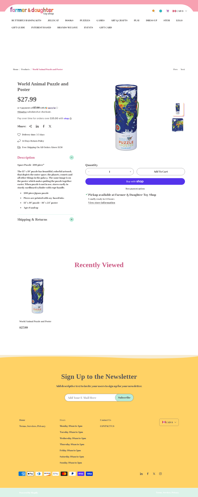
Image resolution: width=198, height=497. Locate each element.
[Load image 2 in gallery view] (178, 125)
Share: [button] (21, 126)
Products (25, 69)
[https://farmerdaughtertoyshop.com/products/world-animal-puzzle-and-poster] (37, 126)
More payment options (135, 188)
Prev (175, 69)
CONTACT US (107, 426)
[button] (153, 11)
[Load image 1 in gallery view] (178, 109)
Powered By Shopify (28, 492)
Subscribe (124, 397)
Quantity (91, 165)
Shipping (22, 111)
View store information (101, 202)
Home (15, 69)
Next (183, 69)
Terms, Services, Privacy (32, 426)
